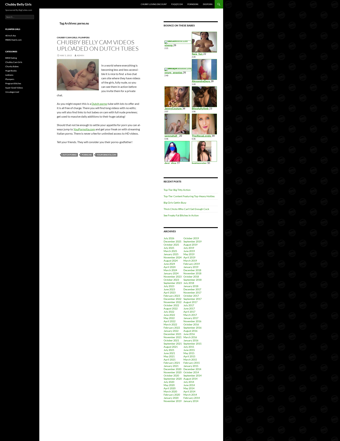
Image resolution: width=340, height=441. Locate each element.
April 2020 (169, 388)
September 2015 (192, 343)
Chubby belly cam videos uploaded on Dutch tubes (97, 45)
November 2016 (192, 321)
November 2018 (192, 273)
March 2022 (170, 324)
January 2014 (190, 401)
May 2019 (188, 254)
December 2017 (192, 289)
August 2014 (190, 378)
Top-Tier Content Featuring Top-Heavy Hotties (189, 196)
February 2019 (191, 263)
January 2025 (171, 254)
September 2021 (173, 343)
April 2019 (189, 257)
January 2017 (190, 318)
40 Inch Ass (10, 35)
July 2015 (188, 346)
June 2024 (169, 263)
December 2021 (172, 333)
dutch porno (70, 155)
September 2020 (173, 378)
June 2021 (169, 353)
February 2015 (191, 362)
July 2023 (169, 286)
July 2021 (169, 349)
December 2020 (172, 369)
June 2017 (189, 308)
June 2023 (169, 289)
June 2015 (189, 349)
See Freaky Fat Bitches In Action (181, 215)
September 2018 (192, 279)
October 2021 (171, 340)
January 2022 (171, 330)
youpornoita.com (106, 155)
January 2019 (190, 266)
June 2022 (169, 314)
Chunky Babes (12, 66)
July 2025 (169, 247)
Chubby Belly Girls (18, 4)
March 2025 (170, 251)
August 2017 (190, 302)
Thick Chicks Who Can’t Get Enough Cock (186, 208)
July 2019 (188, 247)
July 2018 (188, 282)
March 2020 (170, 391)
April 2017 (189, 311)
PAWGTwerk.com (13, 39)
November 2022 (173, 302)
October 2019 (191, 238)
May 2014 (188, 388)
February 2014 (191, 397)
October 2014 (191, 372)
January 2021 (171, 365)
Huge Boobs (11, 70)
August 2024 (171, 260)
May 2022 (169, 318)
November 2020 (173, 372)
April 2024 (169, 266)
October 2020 (171, 375)
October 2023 (171, 279)
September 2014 (192, 375)
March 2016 (190, 337)
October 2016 (191, 324)
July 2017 (188, 305)
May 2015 (188, 353)
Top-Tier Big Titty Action (177, 189)
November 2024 (173, 257)
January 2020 (171, 397)
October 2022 (171, 305)
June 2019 (189, 251)
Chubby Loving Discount (154, 4)
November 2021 (173, 337)
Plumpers (84, 37)
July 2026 (169, 238)
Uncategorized (12, 92)
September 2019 (192, 241)
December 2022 (172, 298)
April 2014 (189, 391)
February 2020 (172, 394)
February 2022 (172, 327)
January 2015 (190, 365)
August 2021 (171, 346)
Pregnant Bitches (13, 83)
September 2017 (192, 298)
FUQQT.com (177, 4)
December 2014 (192, 369)
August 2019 (190, 244)
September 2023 (173, 282)
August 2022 (171, 308)
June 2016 (189, 333)
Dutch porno (99, 103)
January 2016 (190, 340)
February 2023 (172, 295)
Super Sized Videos (14, 87)
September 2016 (192, 327)
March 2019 (190, 260)
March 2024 (170, 270)
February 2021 (172, 362)
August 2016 (190, 330)
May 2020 (169, 385)
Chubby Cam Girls (67, 37)
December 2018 (192, 270)
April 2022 (169, 321)
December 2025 (172, 241)
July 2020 (169, 381)
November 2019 (173, 401)
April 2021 (169, 359)
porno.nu (87, 155)
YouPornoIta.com (84, 129)
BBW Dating (11, 58)
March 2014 (190, 394)
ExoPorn (207, 4)
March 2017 (190, 314)
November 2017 (192, 292)
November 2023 (173, 276)
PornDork (192, 4)
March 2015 (190, 359)
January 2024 (171, 273)
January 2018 (190, 286)
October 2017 (191, 295)
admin (80, 55)
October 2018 (191, 276)
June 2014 (189, 385)
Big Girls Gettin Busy (175, 202)
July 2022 (169, 311)
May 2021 (169, 356)
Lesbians (9, 75)
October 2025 (171, 244)
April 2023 (169, 292)
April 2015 (189, 356)
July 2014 (188, 381)
